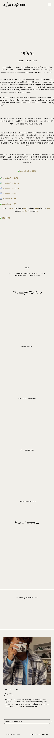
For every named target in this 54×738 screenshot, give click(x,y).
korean (34, 273)
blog (10, 273)
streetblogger (34, 275)
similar (11, 208)
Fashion (27, 273)
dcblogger (18, 273)
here (37, 208)
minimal (42, 273)
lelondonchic (10, 735)
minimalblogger (20, 275)
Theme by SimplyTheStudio (39, 735)
